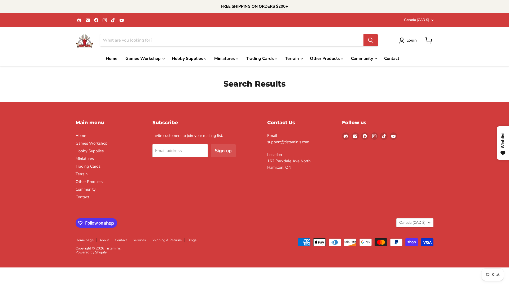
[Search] (370, 40)
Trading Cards (260, 58)
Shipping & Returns (167, 240)
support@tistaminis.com (288, 142)
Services (139, 240)
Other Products (325, 58)
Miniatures (225, 58)
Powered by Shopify (91, 252)
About (104, 240)
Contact (391, 58)
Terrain (292, 58)
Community (362, 58)
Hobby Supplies (188, 58)
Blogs (191, 240)
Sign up (223, 151)
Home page (85, 240)
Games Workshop (143, 58)
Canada (416, 19)
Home (111, 58)
